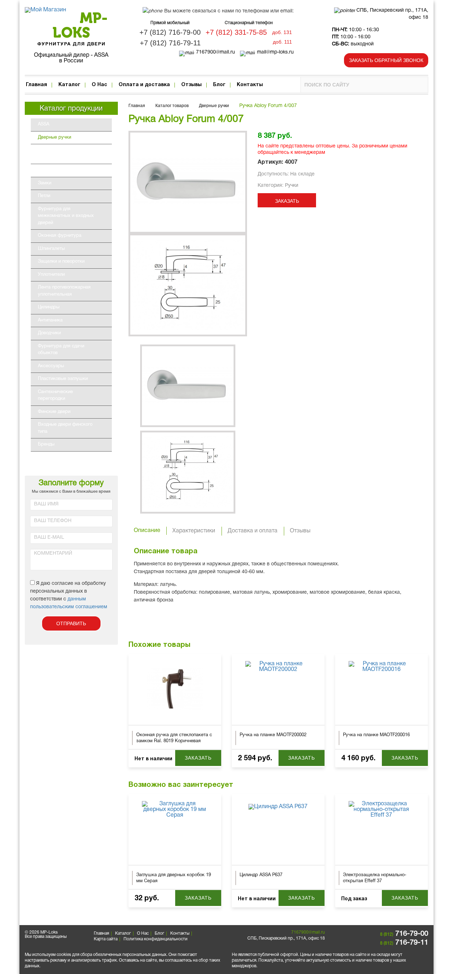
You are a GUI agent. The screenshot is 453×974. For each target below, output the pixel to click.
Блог (219, 85)
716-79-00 (404, 934)
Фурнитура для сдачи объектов (61, 350)
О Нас (99, 85)
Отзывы (191, 85)
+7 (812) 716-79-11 (170, 42)
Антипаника (50, 320)
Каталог (69, 85)
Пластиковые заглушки (63, 379)
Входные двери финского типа (65, 428)
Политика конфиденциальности (156, 939)
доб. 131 (282, 32)
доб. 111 (282, 41)
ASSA (43, 124)
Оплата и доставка (144, 85)
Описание (147, 530)
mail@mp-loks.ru (275, 52)
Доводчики (49, 333)
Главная (36, 85)
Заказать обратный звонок (386, 60)
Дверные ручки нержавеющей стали (67, 153)
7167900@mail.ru (215, 52)
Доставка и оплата (252, 530)
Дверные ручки (54, 137)
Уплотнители (51, 275)
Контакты (250, 85)
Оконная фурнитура (59, 236)
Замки (44, 183)
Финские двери (54, 412)
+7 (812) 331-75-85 (236, 32)
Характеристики (193, 530)
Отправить (71, 623)
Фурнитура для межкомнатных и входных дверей (66, 216)
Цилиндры (48, 307)
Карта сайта (105, 939)
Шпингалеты (51, 249)
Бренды (46, 444)
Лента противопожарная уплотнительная (64, 291)
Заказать (287, 201)
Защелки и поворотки (61, 261)
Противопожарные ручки (72, 170)
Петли (44, 196)
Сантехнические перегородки (55, 395)
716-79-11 (404, 943)
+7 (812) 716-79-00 (170, 32)
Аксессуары (51, 366)
